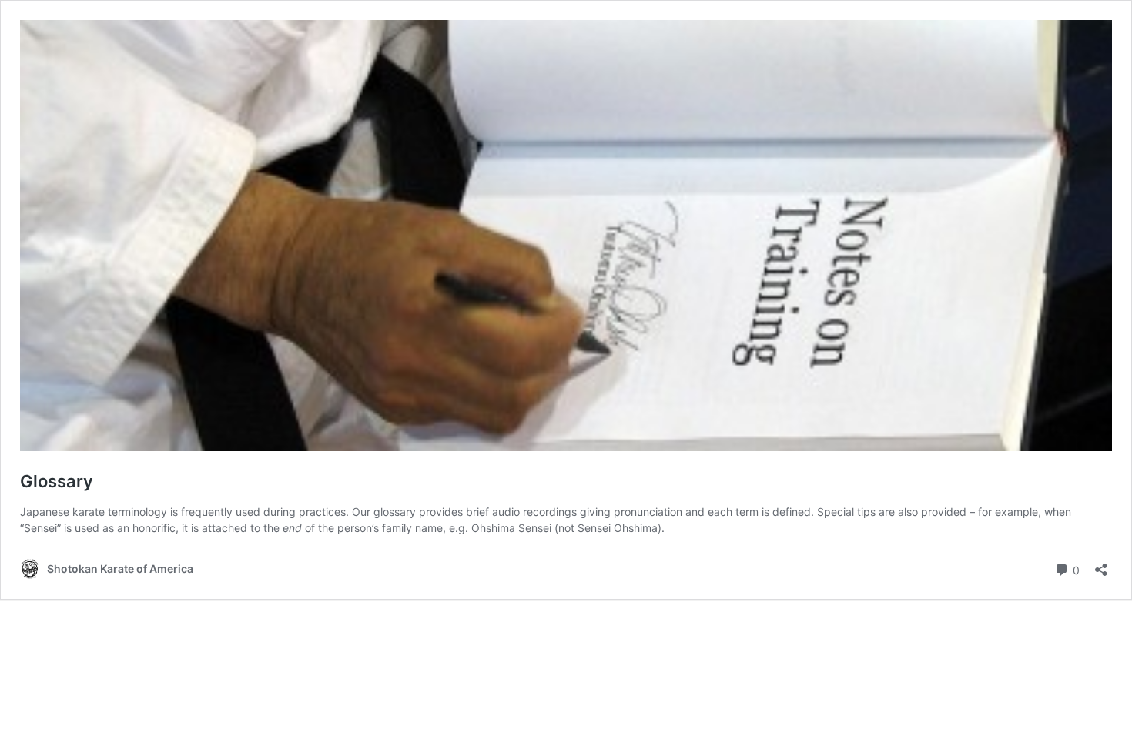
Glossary (56, 481)
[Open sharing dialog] (1101, 565)
